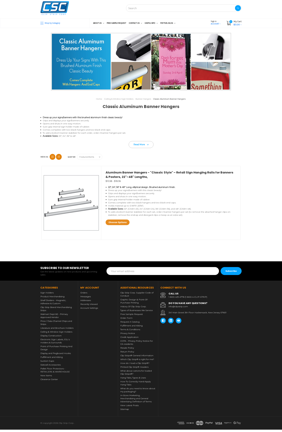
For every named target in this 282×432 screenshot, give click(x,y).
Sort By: (72, 157)
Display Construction (51, 335)
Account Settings (89, 308)
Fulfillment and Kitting (51, 357)
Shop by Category (52, 23)
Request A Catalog (130, 321)
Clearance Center (49, 379)
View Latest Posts (129, 405)
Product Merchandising (52, 296)
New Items (46, 375)
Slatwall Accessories (50, 364)
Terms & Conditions (130, 329)
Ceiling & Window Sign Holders (56, 331)
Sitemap (124, 409)
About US (97, 23)
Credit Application (129, 337)
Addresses (85, 300)
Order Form (126, 318)
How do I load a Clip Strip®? (134, 363)
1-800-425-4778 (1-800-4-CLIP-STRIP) (188, 297)
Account (215, 22)
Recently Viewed (89, 304)
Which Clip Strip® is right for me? (137, 359)
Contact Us (134, 23)
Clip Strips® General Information (136, 355)
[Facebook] (163, 320)
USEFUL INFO (150, 23)
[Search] (238, 8)
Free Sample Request (116, 23)
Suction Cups (47, 361)
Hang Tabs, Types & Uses (133, 377)
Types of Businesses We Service (136, 310)
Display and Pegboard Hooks (55, 353)
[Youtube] (178, 320)
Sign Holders (47, 292)
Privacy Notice (127, 333)
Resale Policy (127, 348)
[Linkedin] (171, 320)
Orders (83, 292)
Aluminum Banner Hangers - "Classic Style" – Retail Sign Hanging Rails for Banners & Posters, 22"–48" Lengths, (169, 174)
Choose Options (118, 222)
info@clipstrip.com (178, 306)
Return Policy (127, 351)
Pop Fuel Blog (166, 23)
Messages (85, 296)
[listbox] (89, 157)
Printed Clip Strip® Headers (134, 367)
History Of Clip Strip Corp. (133, 306)
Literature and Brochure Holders (56, 328)
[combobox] (184, 8)
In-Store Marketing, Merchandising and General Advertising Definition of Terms (136, 398)
